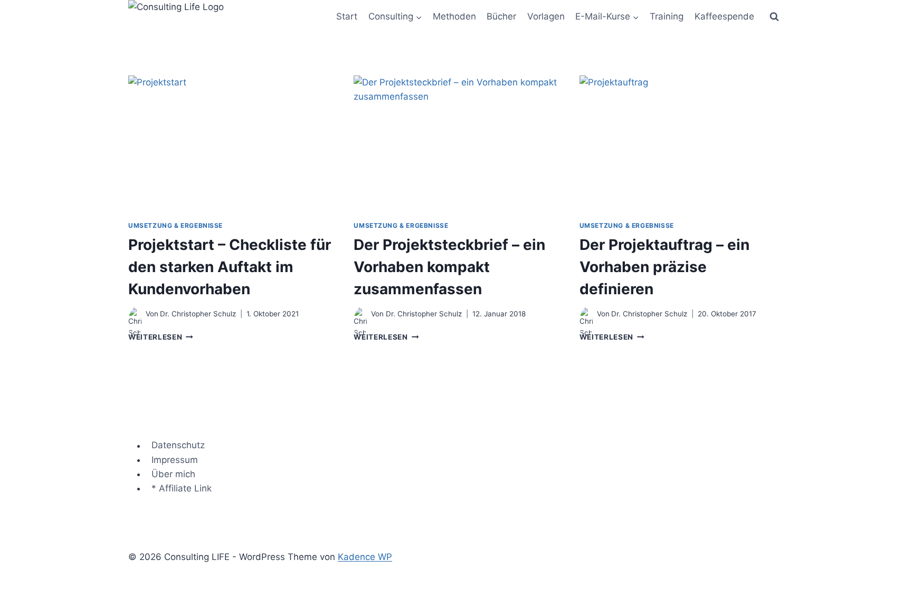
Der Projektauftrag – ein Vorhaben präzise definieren (664, 267)
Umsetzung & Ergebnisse (175, 225)
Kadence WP (365, 557)
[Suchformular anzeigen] (774, 16)
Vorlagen (546, 16)
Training (666, 16)
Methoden (454, 16)
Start (346, 16)
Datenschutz (178, 445)
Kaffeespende (724, 16)
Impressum (174, 460)
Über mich (173, 474)
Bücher (501, 16)
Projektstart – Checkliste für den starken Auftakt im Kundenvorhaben (229, 267)
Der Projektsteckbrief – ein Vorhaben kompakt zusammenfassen (449, 267)
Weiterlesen (160, 337)
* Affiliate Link (181, 488)
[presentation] (230, 143)
